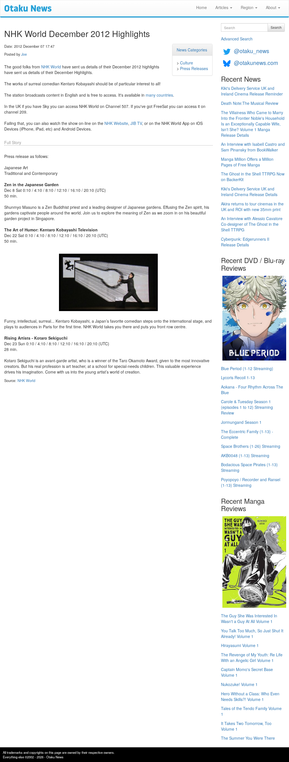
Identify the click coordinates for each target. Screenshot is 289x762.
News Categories (192, 50)
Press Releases (194, 68)
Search (276, 27)
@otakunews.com (256, 62)
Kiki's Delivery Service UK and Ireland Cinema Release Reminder (252, 91)
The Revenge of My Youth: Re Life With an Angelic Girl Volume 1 (252, 657)
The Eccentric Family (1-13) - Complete (247, 434)
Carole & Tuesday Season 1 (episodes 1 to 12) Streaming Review (247, 407)
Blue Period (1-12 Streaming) (247, 368)
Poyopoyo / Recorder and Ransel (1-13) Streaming (250, 482)
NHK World (51, 67)
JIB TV (136, 123)
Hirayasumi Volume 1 (240, 645)
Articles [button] (222, 7)
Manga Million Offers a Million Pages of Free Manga (247, 162)
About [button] (271, 7)
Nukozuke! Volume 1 (239, 684)
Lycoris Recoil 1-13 (238, 377)
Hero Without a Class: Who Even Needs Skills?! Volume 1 (250, 696)
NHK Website (116, 123)
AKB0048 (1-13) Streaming (245, 455)
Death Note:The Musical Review (249, 103)
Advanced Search (237, 39)
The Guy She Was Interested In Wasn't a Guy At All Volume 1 (249, 618)
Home (201, 7)
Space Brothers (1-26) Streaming (250, 446)
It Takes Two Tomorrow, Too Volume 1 (246, 726)
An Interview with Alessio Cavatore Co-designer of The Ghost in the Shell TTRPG (252, 224)
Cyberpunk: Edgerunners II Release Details (245, 242)
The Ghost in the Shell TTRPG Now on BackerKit (252, 176)
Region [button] (248, 7)
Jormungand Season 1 (241, 422)
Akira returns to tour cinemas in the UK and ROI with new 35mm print (252, 206)
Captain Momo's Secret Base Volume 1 (247, 672)
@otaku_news (251, 51)
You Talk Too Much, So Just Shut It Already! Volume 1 (252, 633)
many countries (159, 95)
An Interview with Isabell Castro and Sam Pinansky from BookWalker (253, 147)
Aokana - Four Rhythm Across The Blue (252, 389)
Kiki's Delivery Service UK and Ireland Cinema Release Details (249, 191)
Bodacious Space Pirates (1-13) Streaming (249, 467)
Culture (186, 63)
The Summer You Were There (248, 738)
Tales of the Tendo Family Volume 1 (251, 711)
